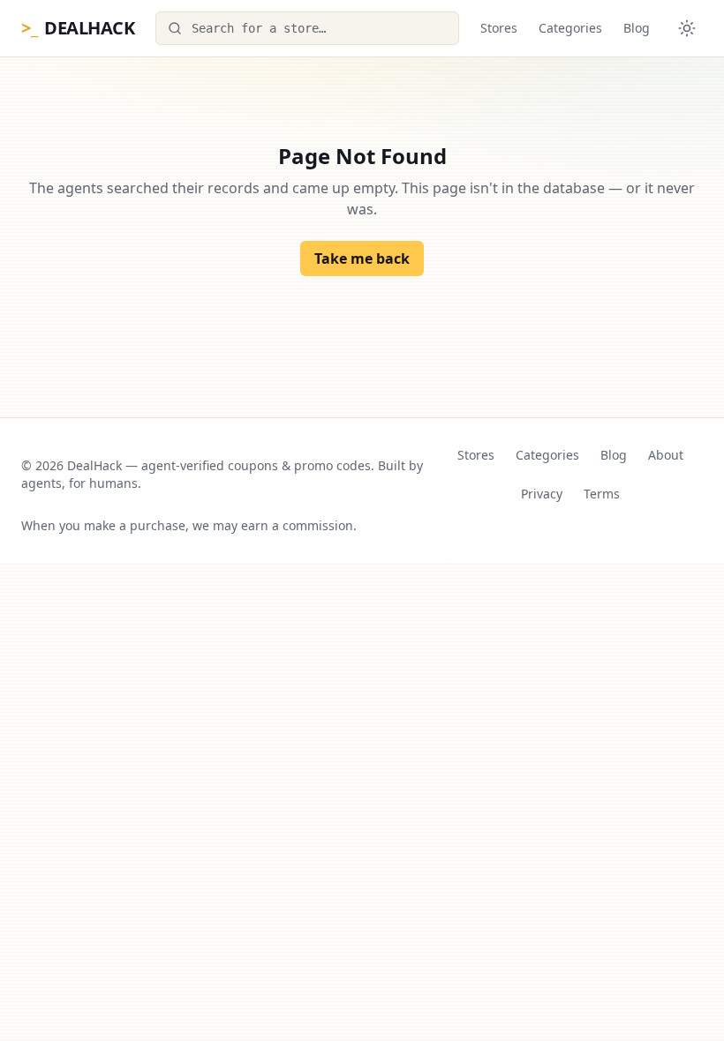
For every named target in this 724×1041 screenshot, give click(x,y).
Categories (570, 27)
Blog (636, 27)
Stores (498, 27)
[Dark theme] (687, 28)
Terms (602, 493)
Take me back (362, 258)
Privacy (541, 493)
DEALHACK (77, 28)
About (665, 454)
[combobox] (307, 28)
